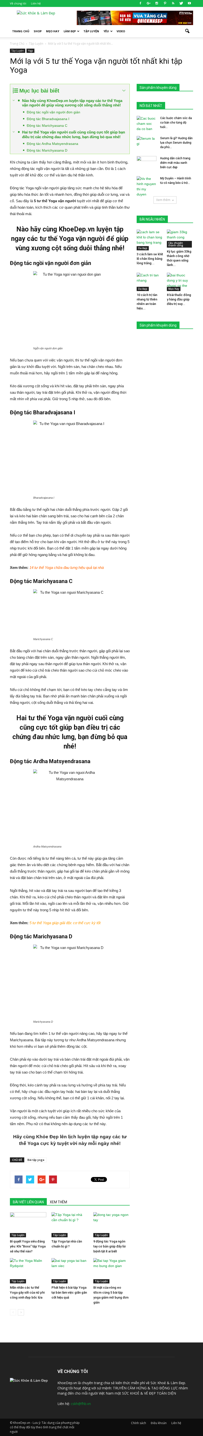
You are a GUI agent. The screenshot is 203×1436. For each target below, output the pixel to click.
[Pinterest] (165, 3)
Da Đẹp (142, 248)
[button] (187, 31)
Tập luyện (91, 31)
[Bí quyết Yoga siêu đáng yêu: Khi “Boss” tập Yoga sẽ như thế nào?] (28, 1224)
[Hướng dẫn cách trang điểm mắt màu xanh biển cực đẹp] (146, 163)
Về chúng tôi (18, 3)
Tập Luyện (17, 50)
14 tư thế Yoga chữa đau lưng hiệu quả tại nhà (66, 567)
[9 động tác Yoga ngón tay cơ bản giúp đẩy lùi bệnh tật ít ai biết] (111, 1224)
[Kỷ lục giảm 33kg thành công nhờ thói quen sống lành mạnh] (180, 238)
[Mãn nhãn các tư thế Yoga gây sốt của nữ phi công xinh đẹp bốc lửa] (28, 1270)
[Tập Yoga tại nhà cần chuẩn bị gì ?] (69, 1224)
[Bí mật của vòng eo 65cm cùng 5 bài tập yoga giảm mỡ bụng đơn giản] (111, 1270)
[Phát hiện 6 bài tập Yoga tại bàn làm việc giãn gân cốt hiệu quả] (69, 1270)
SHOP (38, 31)
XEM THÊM (58, 1202)
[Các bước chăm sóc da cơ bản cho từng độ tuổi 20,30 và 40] (146, 123)
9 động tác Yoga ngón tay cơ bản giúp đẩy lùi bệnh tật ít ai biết (109, 1246)
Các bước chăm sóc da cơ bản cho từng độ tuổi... (176, 122)
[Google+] (148, 3)
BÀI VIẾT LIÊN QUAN (28, 1202)
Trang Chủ (20, 31)
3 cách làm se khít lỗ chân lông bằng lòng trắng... (150, 258)
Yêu (106, 31)
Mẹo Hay (52, 31)
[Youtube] (189, 3)
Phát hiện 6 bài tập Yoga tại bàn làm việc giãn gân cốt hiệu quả (69, 1292)
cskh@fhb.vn (81, 1403)
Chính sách (138, 1423)
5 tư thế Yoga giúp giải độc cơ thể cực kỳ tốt (65, 923)
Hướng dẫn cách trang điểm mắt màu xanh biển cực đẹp (175, 163)
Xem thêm (163, 200)
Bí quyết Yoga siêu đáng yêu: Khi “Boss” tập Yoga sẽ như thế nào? (28, 1246)
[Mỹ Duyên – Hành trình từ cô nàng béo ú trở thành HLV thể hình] (146, 186)
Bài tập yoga (35, 1160)
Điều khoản (159, 1423)
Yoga (30, 50)
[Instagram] (156, 3)
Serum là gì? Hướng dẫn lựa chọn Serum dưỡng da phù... (176, 142)
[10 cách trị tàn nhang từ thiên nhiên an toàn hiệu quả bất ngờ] (150, 282)
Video (121, 31)
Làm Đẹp (70, 31)
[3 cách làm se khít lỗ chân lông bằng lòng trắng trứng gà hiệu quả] (150, 239)
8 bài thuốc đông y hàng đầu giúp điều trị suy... (179, 299)
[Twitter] (181, 3)
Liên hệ (36, 3)
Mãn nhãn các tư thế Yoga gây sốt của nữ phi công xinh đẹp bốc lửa (27, 1292)
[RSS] (173, 3)
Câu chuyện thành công (175, 244)
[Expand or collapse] (124, 91)
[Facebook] (140, 3)
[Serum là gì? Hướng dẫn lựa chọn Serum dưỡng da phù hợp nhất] (146, 143)
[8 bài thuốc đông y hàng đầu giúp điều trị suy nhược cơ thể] (180, 282)
